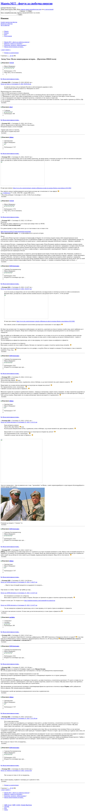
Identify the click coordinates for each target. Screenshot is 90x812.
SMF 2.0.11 (7, 805)
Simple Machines (26, 805)
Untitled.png (6, 193)
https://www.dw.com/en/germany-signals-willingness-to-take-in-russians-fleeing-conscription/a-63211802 (42, 188)
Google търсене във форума (9, 22)
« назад (3, 49)
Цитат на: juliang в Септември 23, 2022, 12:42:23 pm (16, 770)
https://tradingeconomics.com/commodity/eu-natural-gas (39, 600)
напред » (8, 49)
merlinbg (12, 617)
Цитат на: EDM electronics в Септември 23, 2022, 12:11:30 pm (19, 718)
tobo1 (11, 107)
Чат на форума (5, 25)
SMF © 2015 (16, 805)
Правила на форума (6, 23)
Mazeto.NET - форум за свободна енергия (26, 3)
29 (10, 55)
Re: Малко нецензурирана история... (10, 79)
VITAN (11, 63)
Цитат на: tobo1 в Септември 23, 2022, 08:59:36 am (16, 84)
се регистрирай (48, 9)
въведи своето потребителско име (31, 9)
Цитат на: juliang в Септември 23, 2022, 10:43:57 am (16, 289)
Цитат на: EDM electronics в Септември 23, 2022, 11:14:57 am (19, 593)
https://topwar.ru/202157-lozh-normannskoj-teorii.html (16, 231)
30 (12, 55)
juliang (11, 137)
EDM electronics (14, 266)
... (9, 55)
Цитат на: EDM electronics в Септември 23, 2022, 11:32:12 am (19, 422)
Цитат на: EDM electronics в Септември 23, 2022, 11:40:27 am (19, 582)
